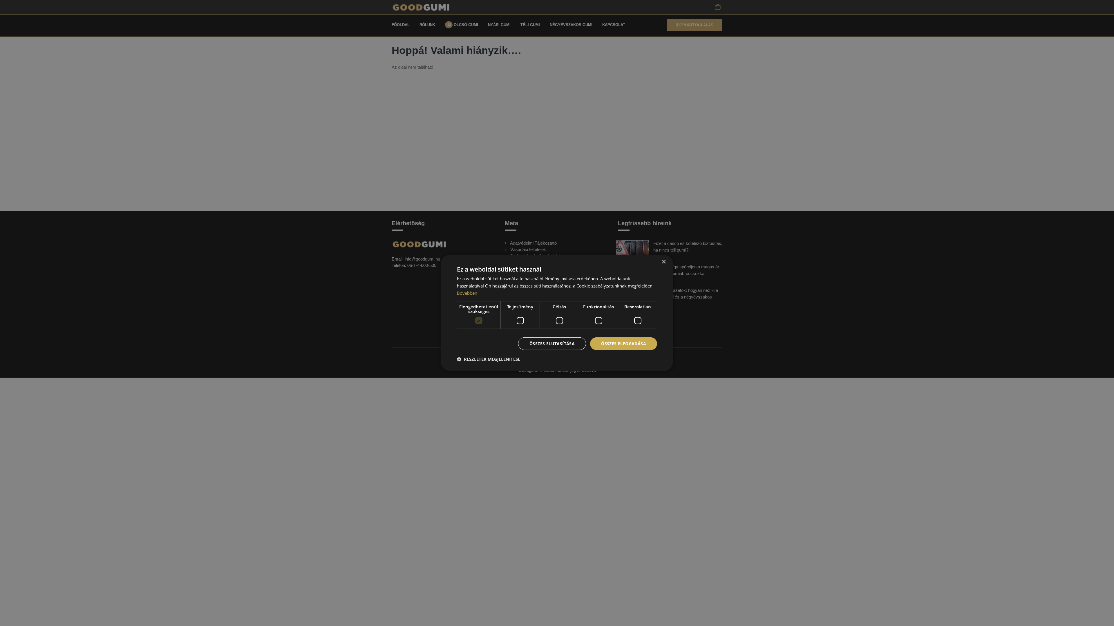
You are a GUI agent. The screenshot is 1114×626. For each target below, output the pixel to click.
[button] (488, 359)
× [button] (663, 262)
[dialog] (557, 313)
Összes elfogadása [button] (623, 343)
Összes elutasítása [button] (552, 343)
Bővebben (467, 293)
